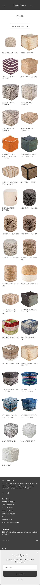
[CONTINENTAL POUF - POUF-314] (29, 299)
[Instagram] (22, 580)
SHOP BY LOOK (7, 508)
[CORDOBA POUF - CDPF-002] (29, 92)
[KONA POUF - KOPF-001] (29, 273)
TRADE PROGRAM (8, 514)
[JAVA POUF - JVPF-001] (29, 171)
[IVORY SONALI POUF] (29, 42)
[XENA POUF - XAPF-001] (29, 223)
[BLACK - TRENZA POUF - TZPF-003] (10, 378)
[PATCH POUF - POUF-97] (10, 326)
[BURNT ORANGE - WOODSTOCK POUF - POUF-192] (10, 143)
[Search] (32, 6)
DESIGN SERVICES (8, 502)
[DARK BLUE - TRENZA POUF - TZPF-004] (10, 404)
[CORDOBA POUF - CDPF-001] (10, 118)
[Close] (37, 552)
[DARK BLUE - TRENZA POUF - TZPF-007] (29, 378)
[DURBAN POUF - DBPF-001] (29, 247)
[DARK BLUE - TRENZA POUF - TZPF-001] (29, 404)
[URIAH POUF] (10, 454)
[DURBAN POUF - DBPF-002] (10, 273)
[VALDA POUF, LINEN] (10, 430)
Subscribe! (20, 574)
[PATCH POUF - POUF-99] (10, 352)
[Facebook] (18, 580)
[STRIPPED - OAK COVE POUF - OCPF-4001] (10, 171)
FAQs (4, 517)
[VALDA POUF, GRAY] (29, 430)
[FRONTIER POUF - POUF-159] (10, 66)
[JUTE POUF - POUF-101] (29, 66)
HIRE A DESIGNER (8, 505)
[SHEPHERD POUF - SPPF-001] (10, 197)
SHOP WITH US (7, 511)
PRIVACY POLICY (8, 519)
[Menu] (3, 6)
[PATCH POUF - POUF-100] (29, 326)
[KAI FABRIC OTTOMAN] (10, 42)
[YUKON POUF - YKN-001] (10, 247)
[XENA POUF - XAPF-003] (29, 197)
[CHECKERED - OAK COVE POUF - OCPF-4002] (10, 299)
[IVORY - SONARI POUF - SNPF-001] (29, 352)
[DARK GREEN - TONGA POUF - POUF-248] (29, 143)
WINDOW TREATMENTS (10, 522)
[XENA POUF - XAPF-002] (10, 223)
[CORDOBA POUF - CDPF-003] (10, 92)
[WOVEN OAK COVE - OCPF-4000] (29, 118)
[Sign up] (37, 540)
